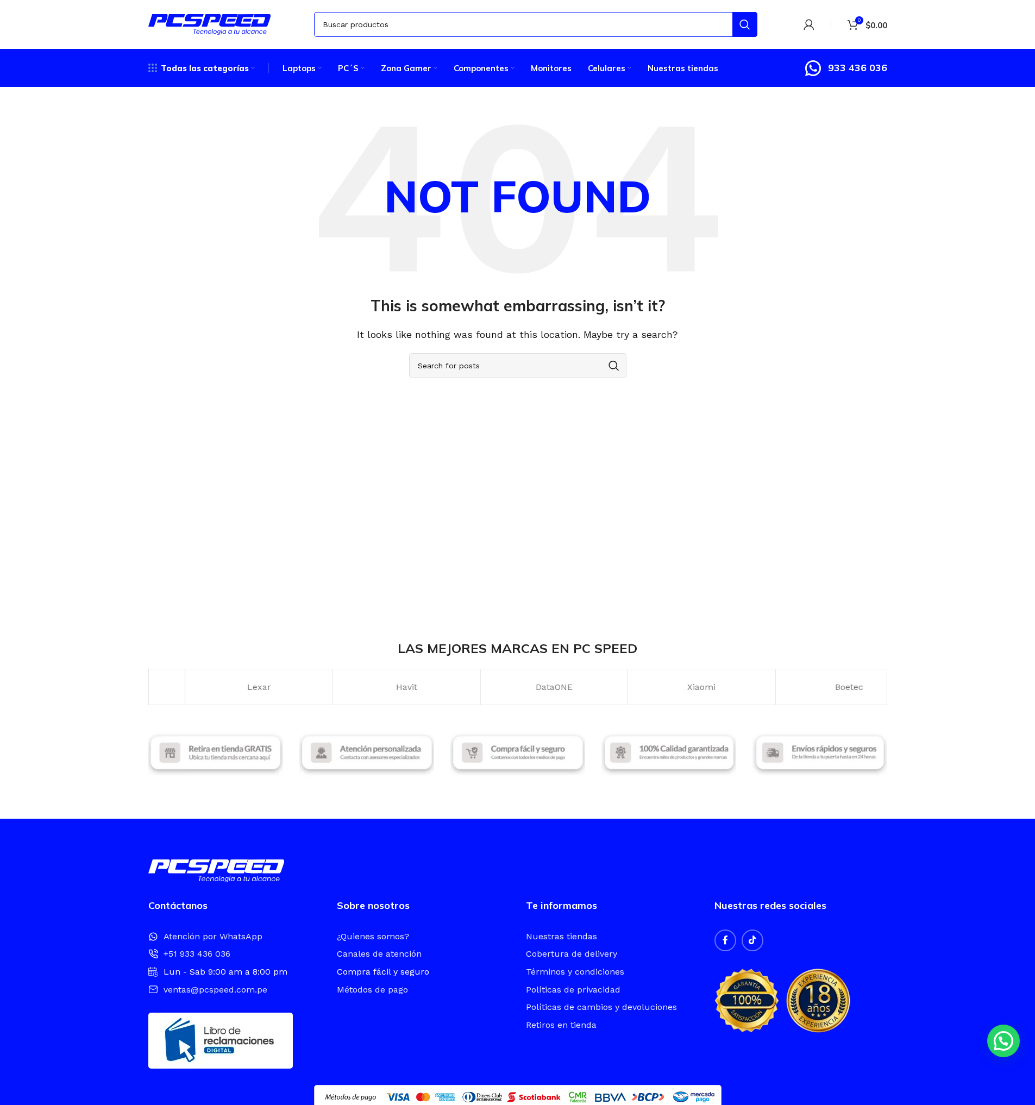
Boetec (812, 687)
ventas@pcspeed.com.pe (215, 989)
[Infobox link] (845, 68)
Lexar (222, 687)
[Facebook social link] (725, 940)
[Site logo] (209, 23)
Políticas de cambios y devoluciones (601, 1007)
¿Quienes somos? (373, 936)
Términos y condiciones (575, 971)
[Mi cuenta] (809, 24)
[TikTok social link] (752, 940)
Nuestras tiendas (561, 936)
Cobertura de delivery (571, 954)
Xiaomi (664, 687)
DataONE (517, 687)
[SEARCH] (744, 24)
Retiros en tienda (561, 1025)
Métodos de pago (372, 989)
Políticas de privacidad (573, 989)
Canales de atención (379, 954)
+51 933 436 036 (197, 954)
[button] (1003, 1041)
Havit (369, 687)
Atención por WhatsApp (213, 936)
